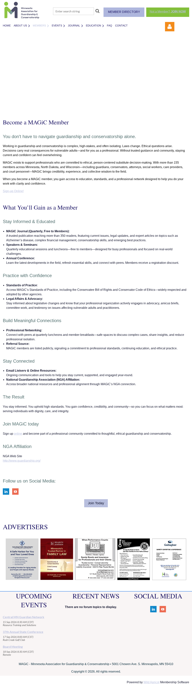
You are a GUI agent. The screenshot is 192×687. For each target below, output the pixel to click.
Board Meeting (13, 646)
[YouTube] (15, 491)
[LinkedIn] (6, 491)
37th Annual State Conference (23, 632)
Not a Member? (168, 11)
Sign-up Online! (13, 191)
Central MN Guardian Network (23, 617)
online (18, 433)
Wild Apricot (151, 682)
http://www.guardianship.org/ (21, 460)
